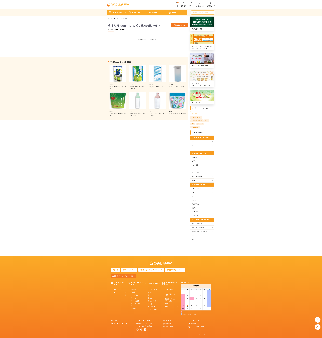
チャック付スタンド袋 (197, 120)
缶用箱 (194, 161)
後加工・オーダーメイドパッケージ (151, 270)
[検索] (212, 12)
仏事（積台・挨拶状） (198, 227)
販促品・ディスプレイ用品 (199, 231)
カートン (194, 169)
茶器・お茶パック (197, 223)
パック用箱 (195, 165)
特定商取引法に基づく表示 (144, 323)
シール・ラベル (196, 188)
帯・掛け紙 (195, 212)
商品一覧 (115, 270)
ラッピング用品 (196, 216)
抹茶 (206, 120)
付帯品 (116, 18)
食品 (193, 239)
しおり (194, 192)
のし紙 (194, 208)
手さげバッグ (195, 204)
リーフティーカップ (196, 117)
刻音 (193, 124)
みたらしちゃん (195, 127)
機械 (193, 235)
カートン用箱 (195, 173)
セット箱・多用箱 (197, 176)
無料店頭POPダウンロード (175, 270)
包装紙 (194, 200)
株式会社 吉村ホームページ (119, 323)
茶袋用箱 (194, 157)
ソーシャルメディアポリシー (145, 326)
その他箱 (194, 180)
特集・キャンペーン (129, 270)
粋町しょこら (200, 124)
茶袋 (193, 141)
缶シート (194, 196)
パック (194, 149)
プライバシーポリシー (143, 320)
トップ (110, 18)
